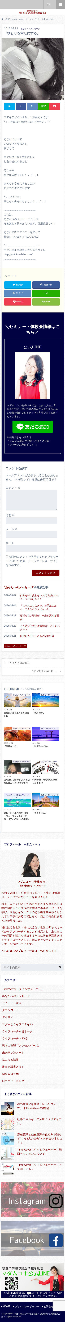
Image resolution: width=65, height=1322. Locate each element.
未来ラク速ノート (13, 1052)
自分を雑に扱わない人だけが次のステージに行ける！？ (39, 597)
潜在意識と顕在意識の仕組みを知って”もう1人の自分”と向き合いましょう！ (39, 1138)
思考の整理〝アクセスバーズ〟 (21, 1045)
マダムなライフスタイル (17, 1024)
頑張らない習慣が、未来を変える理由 (39, 617)
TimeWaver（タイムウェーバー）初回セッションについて (39, 1151)
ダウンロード (10, 1010)
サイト (10, 542)
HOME (6, 1306)
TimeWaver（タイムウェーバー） (23, 988)
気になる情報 (10, 1059)
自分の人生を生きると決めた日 (37, 635)
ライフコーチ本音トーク (17, 1031)
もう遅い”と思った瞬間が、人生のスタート (40, 627)
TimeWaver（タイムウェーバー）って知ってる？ (39, 1166)
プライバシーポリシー (27, 1306)
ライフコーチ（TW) (14, 1038)
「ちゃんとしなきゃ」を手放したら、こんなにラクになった (38, 607)
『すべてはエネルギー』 (44, 671)
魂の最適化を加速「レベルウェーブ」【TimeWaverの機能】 (38, 1106)
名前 (10, 515)
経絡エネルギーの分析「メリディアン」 (39, 1121)
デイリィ (7, 1017)
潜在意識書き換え (13, 1066)
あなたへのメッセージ (19, 587)
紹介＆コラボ (10, 1073)
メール (11, 529)
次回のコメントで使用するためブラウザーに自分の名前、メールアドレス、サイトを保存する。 (32, 561)
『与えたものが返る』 (19, 662)
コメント (13, 487)
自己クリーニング (13, 1080)
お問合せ (49, 4)
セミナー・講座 (11, 1003)
